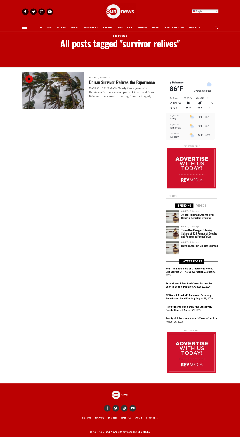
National (61, 27)
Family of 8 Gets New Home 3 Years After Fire (191, 318)
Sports (155, 27)
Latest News (46, 27)
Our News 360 (120, 36)
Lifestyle (142, 27)
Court (130, 27)
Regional (75, 27)
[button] (174, 103)
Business (107, 27)
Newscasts (194, 27)
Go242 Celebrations (174, 27)
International (91, 27)
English (199, 11)
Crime (120, 27)
